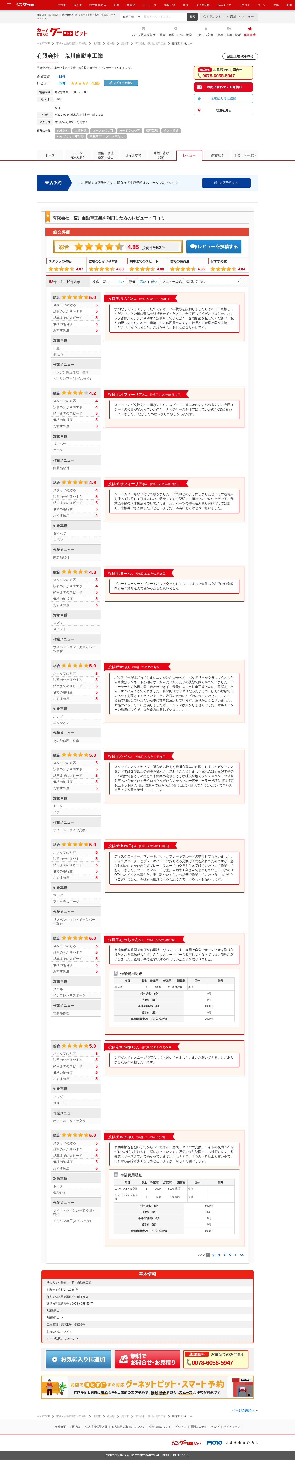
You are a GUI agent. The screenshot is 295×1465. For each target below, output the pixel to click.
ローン (261, 5)
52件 (62, 83)
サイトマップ (232, 1426)
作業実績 (250, 35)
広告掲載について (160, 1426)
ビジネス (180, 1426)
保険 (276, 5)
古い (121, 282)
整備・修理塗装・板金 (106, 155)
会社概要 (60, 1426)
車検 (185, 5)
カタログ (244, 5)
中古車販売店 (97, 5)
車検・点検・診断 (229, 35)
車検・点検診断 (161, 155)
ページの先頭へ (243, 1410)
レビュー (189, 155)
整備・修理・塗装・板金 (175, 35)
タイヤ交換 (203, 5)
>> (242, 1255)
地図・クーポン (245, 155)
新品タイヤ (224, 5)
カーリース (149, 5)
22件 (62, 76)
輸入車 (78, 5)
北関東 (97, 43)
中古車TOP (43, 43)
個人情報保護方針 (96, 1426)
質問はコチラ (198, 1426)
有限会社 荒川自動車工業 (150, 43)
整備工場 (169, 5)
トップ (50, 155)
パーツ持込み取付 (143, 35)
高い (143, 282)
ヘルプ (215, 1426)
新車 (116, 5)
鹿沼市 (125, 43)
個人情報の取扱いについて (128, 1426)
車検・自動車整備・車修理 (71, 43)
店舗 (233, 16)
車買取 (131, 5)
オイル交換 (205, 35)
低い (154, 282)
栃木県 (111, 43)
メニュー (248, 16)
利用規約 (75, 1426)
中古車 (62, 5)
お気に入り (214, 16)
